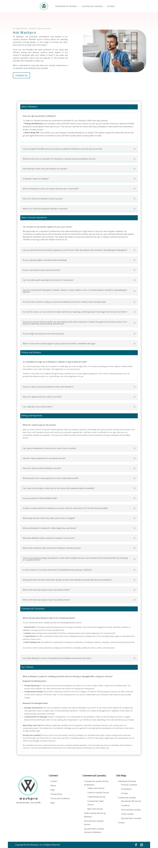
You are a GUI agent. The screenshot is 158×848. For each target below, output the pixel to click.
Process (124, 793)
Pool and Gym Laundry (131, 809)
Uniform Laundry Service (98, 792)
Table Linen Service (95, 788)
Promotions (126, 789)
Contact (111, 6)
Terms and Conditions (60, 798)
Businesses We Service (131, 801)
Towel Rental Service (96, 797)
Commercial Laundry (92, 6)
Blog (52, 802)
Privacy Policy (56, 794)
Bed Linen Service (95, 809)
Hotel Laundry (127, 814)
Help (52, 790)
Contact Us (21, 75)
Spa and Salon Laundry (131, 818)
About (53, 785)
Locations (125, 805)
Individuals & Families (66, 6)
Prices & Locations (129, 784)
